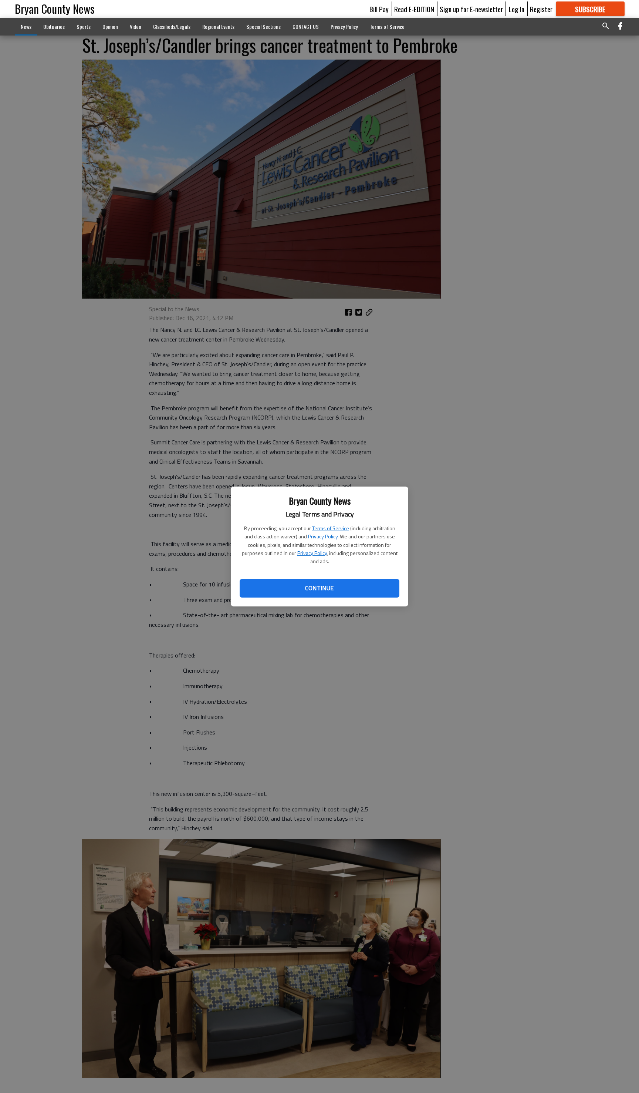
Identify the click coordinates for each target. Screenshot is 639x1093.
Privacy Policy (323, 536)
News (26, 26)
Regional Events (218, 26)
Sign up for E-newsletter (471, 9)
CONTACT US (306, 26)
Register (541, 9)
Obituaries (54, 26)
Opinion (110, 26)
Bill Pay (379, 9)
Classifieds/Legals (171, 26)
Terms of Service (330, 528)
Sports (84, 26)
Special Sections (263, 26)
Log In (516, 9)
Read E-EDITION (414, 9)
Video (135, 26)
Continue (319, 588)
